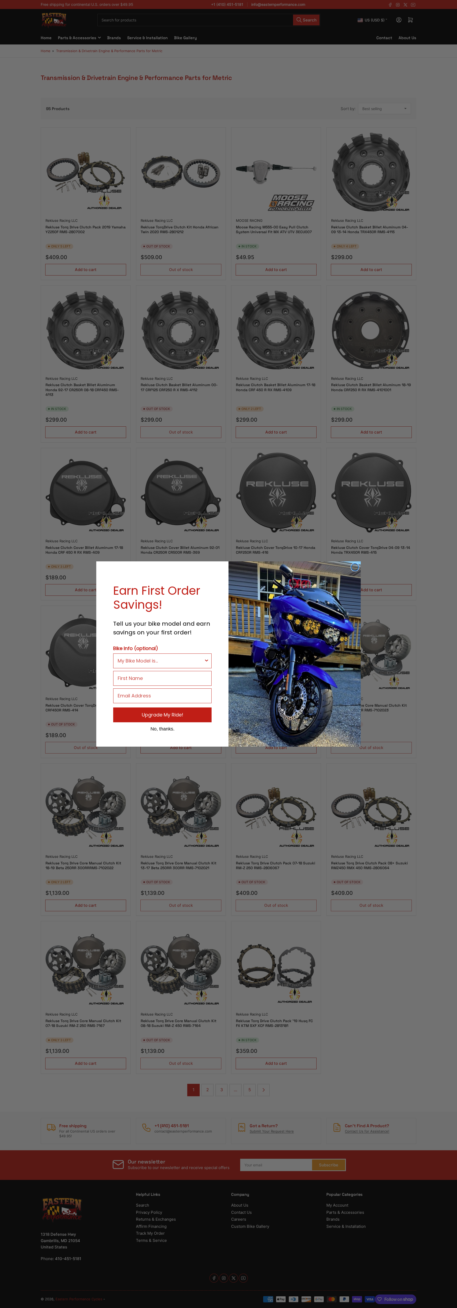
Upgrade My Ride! (162, 714)
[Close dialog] (355, 567)
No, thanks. (162, 729)
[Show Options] (206, 661)
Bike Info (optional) (135, 648)
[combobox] (161, 661)
